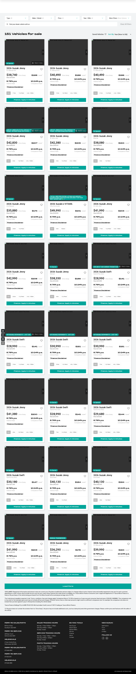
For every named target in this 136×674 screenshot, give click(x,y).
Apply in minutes (24, 100)
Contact (71, 637)
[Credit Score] (3, 335)
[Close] (3, 343)
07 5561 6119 (8, 657)
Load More (68, 586)
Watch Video (39, 63)
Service (71, 631)
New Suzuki (72, 626)
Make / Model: (37, 18)
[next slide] (43, 52)
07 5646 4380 (8, 663)
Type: (8, 18)
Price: (60, 18)
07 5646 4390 (8, 650)
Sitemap (55, 671)
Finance (71, 633)
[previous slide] (6, 52)
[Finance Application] (3, 339)
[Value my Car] (3, 331)
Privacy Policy (48, 671)
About (71, 635)
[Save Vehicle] (41, 69)
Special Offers (73, 629)
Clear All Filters (125, 24)
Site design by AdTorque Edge (123, 671)
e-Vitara (104, 631)
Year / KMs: (87, 18)
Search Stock (73, 627)
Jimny (103, 629)
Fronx (103, 627)
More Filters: (113, 18)
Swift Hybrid (105, 626)
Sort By (111, 34)
